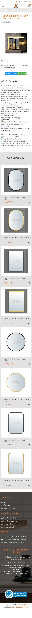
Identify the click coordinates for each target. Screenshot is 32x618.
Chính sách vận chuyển (9, 524)
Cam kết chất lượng (8, 508)
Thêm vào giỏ (11, 73)
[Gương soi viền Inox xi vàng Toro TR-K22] (16, 382)
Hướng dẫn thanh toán (9, 521)
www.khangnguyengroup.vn (16, 542)
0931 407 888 (13, 537)
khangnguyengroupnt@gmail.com (16, 539)
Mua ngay (22, 73)
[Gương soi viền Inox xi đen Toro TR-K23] (16, 342)
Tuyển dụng (5, 505)
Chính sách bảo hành (8, 527)
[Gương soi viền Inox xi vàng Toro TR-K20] (16, 463)
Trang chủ (4, 10)
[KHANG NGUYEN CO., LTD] (16, 6)
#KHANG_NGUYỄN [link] (11, 134)
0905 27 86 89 (22, 537)
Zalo (30, 186)
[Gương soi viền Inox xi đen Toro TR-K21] (16, 423)
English (28, 1)
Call (30, 190)
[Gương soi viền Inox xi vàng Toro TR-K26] (16, 220)
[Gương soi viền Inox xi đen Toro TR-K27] (16, 180)
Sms (30, 193)
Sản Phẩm (11, 10)
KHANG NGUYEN (21, 605)
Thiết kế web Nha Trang (19, 607)
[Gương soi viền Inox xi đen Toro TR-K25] (16, 261)
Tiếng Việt (20, 1)
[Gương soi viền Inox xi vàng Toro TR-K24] (16, 301)
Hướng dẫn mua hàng (8, 518)
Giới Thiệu (4, 502)
